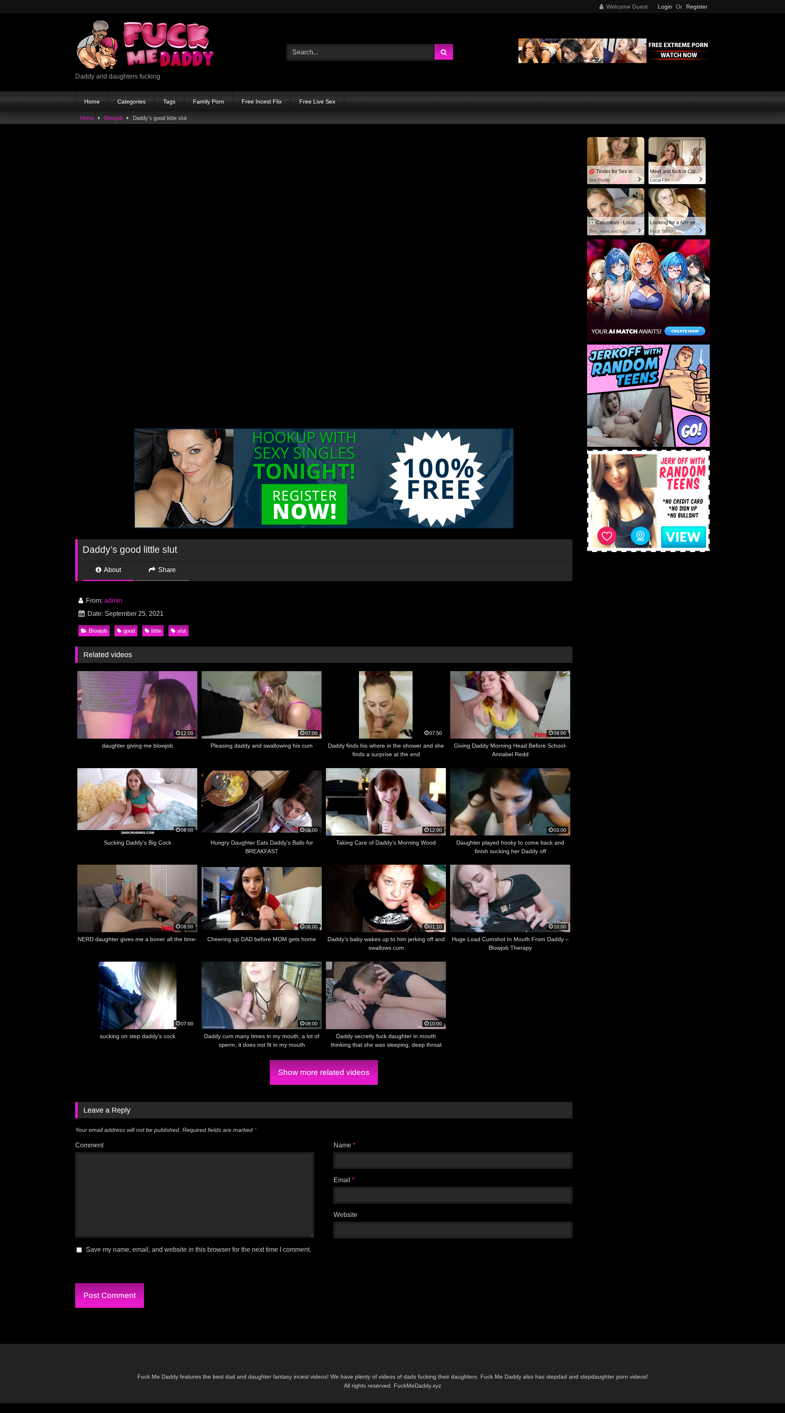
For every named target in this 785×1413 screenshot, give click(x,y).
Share (166, 569)
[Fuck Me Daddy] (146, 46)
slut (181, 631)
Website (345, 1214)
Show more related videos (324, 1072)
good (129, 631)
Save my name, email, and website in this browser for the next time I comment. (198, 1249)
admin (113, 600)
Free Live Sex (317, 101)
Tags (169, 101)
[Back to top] (760, 1389)
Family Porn (208, 101)
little (156, 631)
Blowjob (113, 118)
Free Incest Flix (262, 101)
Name (344, 1145)
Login (665, 6)
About (112, 569)
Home (92, 101)
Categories (131, 101)
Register (697, 6)
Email (344, 1179)
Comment (89, 1145)
